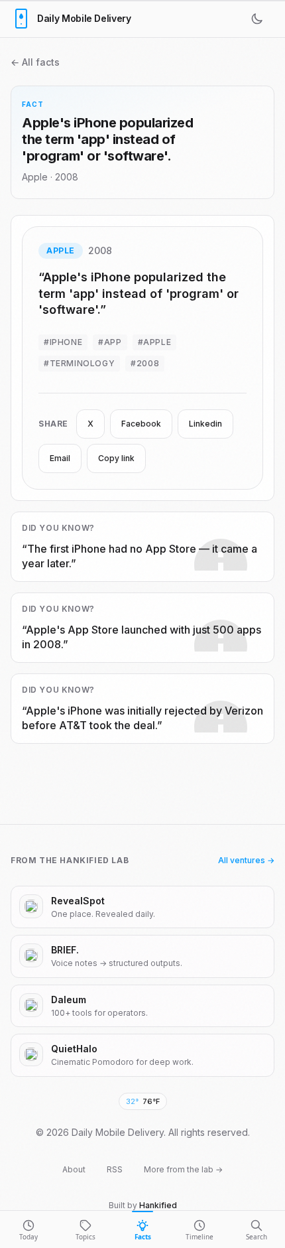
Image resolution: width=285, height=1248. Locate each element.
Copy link (116, 458)
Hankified (158, 1205)
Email (60, 458)
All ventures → (246, 860)
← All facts (35, 62)
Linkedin (205, 424)
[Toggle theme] (259, 18)
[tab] (28, 1229)
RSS (115, 1169)
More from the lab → (183, 1169)
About (74, 1169)
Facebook (141, 424)
